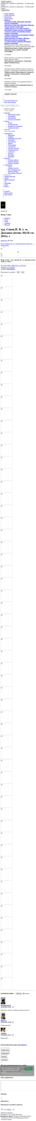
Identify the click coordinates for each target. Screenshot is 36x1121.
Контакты (19, 1114)
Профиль (7, 218)
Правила (17, 1116)
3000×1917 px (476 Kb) (19, 265)
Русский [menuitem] (7, 100)
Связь (6, 221)
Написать (19, 993)
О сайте (13, 1114)
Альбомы (7, 223)
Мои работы (11, 269)
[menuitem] (16, 100)
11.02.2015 (11, 267)
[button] (9, 13)
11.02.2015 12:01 (6, 1007)
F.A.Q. (8, 1114)
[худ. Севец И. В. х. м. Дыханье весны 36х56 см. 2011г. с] (18, 245)
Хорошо (28, 1068)
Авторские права (6, 1119)
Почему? (24, 1045)
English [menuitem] (12, 100)
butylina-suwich (6, 1005)
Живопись (4, 240)
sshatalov (3, 1033)
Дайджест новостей (10, 94)
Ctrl (18, 272)
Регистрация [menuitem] (12, 102)
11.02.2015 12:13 (6, 1035)
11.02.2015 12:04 (6, 1022)
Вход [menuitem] (6, 102)
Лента (6, 220)
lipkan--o (3, 1020)
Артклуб (9, 130)
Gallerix (9, 1109)
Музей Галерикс (9, 109)
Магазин (7, 225)
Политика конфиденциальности (18, 1118)
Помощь (3, 1114)
